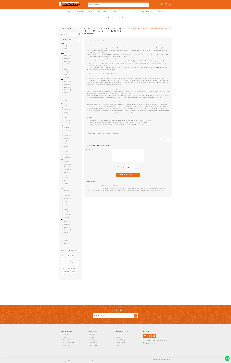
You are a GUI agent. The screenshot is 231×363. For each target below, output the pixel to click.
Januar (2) (67, 157)
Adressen (93, 337)
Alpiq (107, 48)
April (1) (66, 72)
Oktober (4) (67, 132)
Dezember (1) (67, 55)
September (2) (68, 230)
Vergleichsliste (121, 342)
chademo (65, 262)
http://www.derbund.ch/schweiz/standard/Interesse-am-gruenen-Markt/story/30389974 (117, 124)
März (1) (66, 48)
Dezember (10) (67, 127)
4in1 (67, 256)
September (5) (68, 109)
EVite (163, 54)
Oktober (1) (67, 87)
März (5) (66, 212)
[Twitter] (145, 336)
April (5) (66, 115)
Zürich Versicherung (98, 50)
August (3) (66, 232)
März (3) (66, 151)
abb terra (65, 259)
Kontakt (65, 348)
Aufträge (93, 340)
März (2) (66, 74)
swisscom (109, 133)
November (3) (67, 164)
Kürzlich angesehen (123, 340)
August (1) (66, 63)
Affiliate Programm (68, 342)
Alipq (153, 48)
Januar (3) (67, 186)
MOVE (145, 95)
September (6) (68, 169)
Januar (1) (66, 77)
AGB (64, 337)
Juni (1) (65, 98)
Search (79, 34)
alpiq (90, 133)
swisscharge (65, 271)
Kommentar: (89, 149)
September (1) (67, 90)
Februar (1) (67, 120)
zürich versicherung (99, 133)
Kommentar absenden (128, 175)
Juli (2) (65, 66)
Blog (118, 337)
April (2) (66, 149)
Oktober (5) (67, 195)
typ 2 (63, 274)
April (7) (66, 243)
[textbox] (68, 34)
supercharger (71, 268)
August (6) (66, 138)
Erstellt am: (105, 185)
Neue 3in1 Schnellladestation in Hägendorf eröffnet (141, 28)
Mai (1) (65, 69)
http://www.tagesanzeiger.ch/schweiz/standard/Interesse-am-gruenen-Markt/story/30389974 (118, 122)
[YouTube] (154, 336)
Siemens (158, 48)
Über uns (66, 334)
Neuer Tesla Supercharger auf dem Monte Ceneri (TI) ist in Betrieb (161, 28)
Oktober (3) (67, 167)
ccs (71, 259)
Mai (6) (66, 240)
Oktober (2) (67, 61)
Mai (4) (66, 177)
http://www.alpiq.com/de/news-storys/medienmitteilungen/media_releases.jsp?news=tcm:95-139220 (120, 120)
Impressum (66, 345)
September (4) (68, 198)
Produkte (120, 345)
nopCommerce (165, 359)
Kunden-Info (94, 334)
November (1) (67, 58)
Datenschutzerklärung (70, 340)
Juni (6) (66, 206)
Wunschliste (94, 345)
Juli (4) (65, 141)
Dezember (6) (67, 221)
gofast (75, 265)
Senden (135, 316)
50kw (72, 256)
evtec (69, 265)
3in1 (63, 256)
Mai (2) (66, 146)
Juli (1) (65, 46)
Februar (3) (67, 51)
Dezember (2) (67, 190)
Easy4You (73, 262)
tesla (73, 271)
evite (63, 265)
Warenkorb (170, 4)
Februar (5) (67, 154)
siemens (115, 133)
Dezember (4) (67, 161)
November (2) (67, 130)
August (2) (66, 172)
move (63, 268)
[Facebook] (149, 336)
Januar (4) (67, 123)
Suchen (147, 5)
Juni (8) (66, 143)
